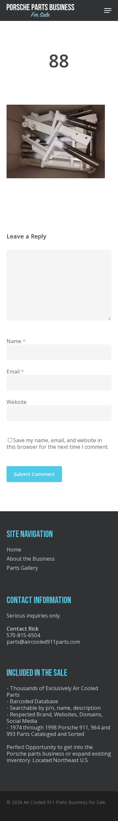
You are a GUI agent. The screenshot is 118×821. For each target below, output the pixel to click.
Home (14, 549)
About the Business (31, 558)
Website (17, 402)
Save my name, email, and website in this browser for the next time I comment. (57, 443)
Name (16, 341)
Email (15, 371)
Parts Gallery (22, 568)
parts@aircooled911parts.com (43, 641)
